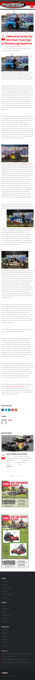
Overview (5, 629)
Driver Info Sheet (7, 615)
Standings (5, 618)
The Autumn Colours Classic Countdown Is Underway (19, 455)
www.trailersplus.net (26, 164)
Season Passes (7, 588)
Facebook (2, 410)
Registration (6, 608)
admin (6, 46)
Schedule (5, 636)
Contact (5, 646)
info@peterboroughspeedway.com (16, 659)
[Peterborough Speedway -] (13, 5)
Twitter (6, 410)
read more (9, 464)
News (12, 46)
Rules (4, 605)
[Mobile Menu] (32, 6)
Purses (4, 612)
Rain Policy (5, 591)
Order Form (6, 642)
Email (16, 410)
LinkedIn (9, 410)
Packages (5, 633)
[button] (11, 475)
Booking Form (6, 639)
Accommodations (7, 594)
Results (4, 621)
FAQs (4, 597)
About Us (5, 584)
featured (19, 46)
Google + (12, 410)
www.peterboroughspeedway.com (14, 386)
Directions (5, 581)
